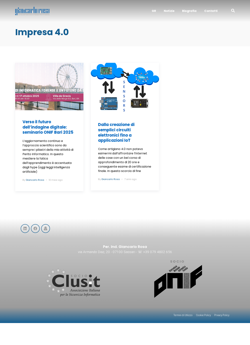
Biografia (189, 11)
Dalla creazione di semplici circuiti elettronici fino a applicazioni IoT (116, 132)
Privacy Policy (221, 315)
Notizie (169, 11)
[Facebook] (35, 228)
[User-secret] (45, 228)
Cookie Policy (203, 315)
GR (154, 11)
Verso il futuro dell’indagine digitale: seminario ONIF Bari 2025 (48, 127)
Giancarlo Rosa (35, 180)
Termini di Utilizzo (183, 315)
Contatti (211, 11)
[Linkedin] (25, 228)
